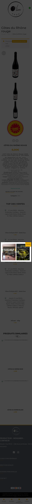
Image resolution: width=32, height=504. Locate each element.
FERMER (28, 244)
